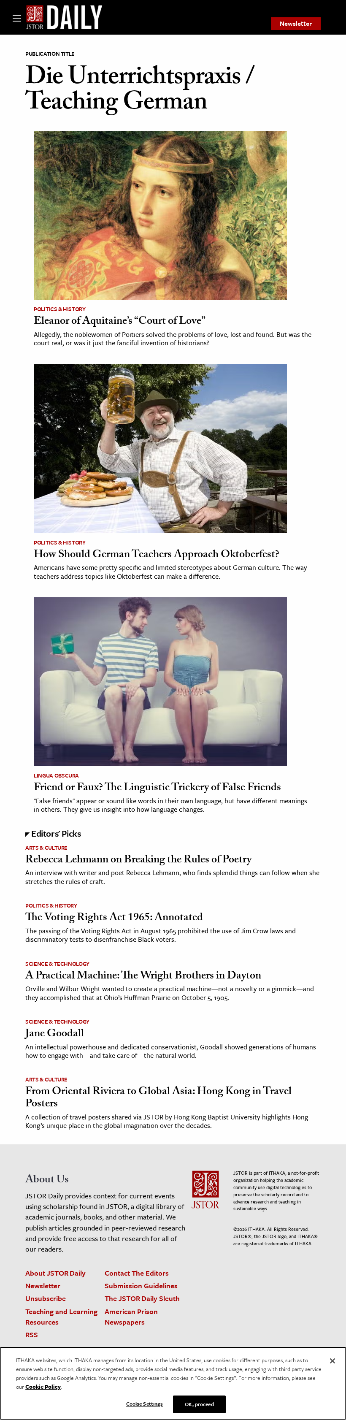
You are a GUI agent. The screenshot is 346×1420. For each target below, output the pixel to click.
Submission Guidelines (141, 1285)
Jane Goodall (54, 1034)
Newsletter (296, 23)
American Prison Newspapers (131, 1316)
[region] (173, 1383)
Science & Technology (57, 963)
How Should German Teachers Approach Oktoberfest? (156, 555)
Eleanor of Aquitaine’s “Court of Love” (119, 322)
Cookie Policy (43, 1386)
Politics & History (60, 309)
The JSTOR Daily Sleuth (142, 1298)
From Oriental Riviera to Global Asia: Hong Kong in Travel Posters (158, 1098)
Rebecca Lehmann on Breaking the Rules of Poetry (138, 860)
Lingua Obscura (56, 775)
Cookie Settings (144, 1403)
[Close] (332, 1361)
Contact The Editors (137, 1273)
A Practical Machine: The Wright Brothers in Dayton (143, 976)
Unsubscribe (45, 1298)
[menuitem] (296, 23)
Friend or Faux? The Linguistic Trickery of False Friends (157, 788)
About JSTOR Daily (55, 1273)
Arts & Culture (46, 847)
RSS (31, 1334)
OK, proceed (199, 1404)
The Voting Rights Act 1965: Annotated (114, 918)
